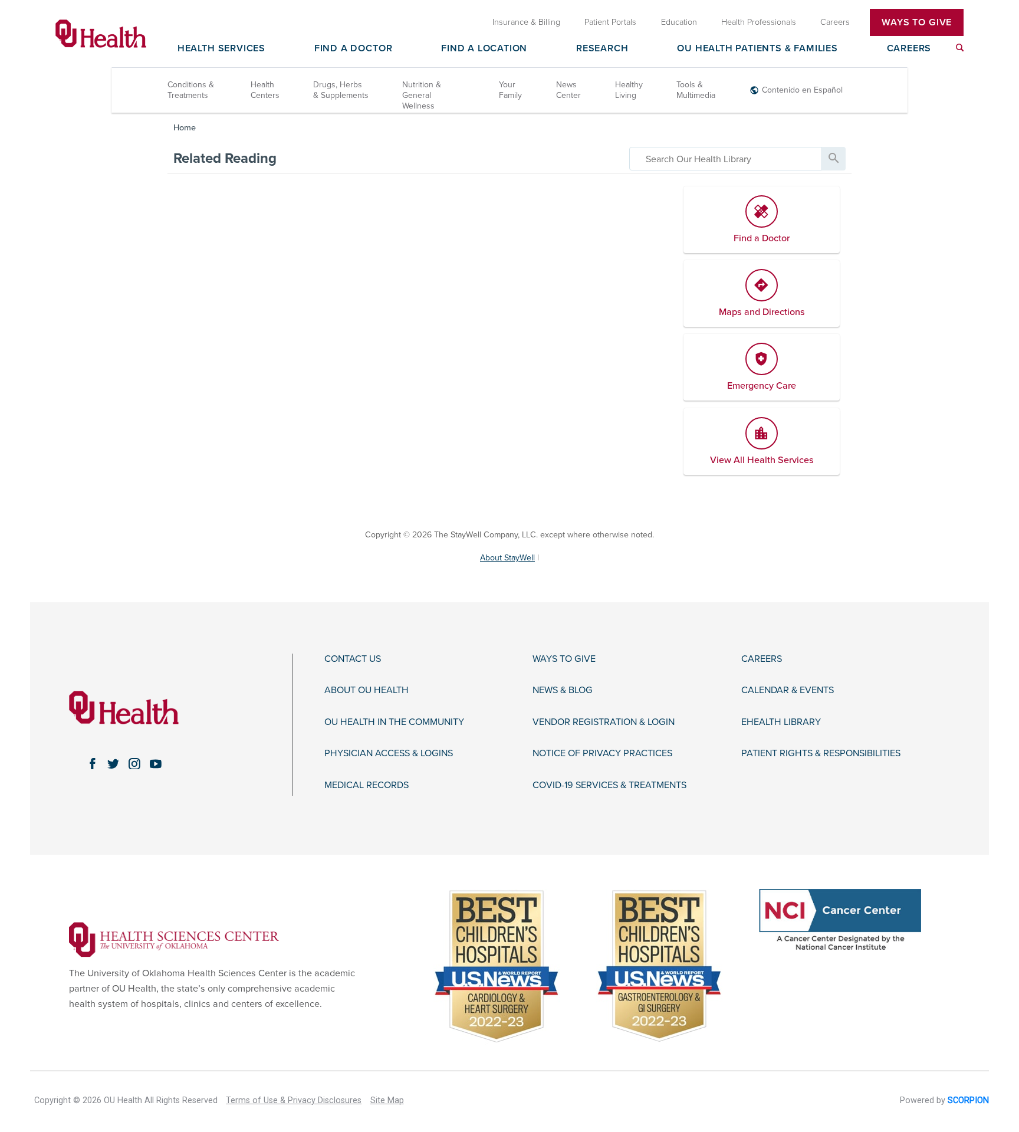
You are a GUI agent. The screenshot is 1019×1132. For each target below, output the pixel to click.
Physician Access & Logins (388, 753)
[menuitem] (960, 47)
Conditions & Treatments (190, 90)
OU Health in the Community (394, 722)
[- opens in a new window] (174, 939)
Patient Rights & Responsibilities (820, 753)
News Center (568, 90)
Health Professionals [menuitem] (758, 22)
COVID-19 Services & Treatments (609, 785)
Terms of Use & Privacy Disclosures (293, 1100)
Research (602, 49)
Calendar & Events (787, 690)
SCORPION (968, 1100)
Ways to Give (564, 659)
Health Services (221, 49)
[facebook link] (92, 764)
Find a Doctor (353, 49)
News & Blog (562, 690)
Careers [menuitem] (835, 22)
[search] (725, 158)
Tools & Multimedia (695, 90)
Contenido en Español (802, 90)
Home (184, 128)
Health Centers (265, 90)
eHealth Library (781, 722)
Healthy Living (629, 90)
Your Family (510, 90)
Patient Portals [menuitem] (610, 22)
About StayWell (507, 558)
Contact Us (352, 659)
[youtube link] (155, 764)
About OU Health (366, 690)
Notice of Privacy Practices (602, 753)
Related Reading (225, 158)
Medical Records (366, 785)
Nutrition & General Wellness (421, 95)
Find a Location (484, 49)
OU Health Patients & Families (757, 49)
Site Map (387, 1100)
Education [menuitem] (679, 22)
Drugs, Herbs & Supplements (341, 90)
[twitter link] (113, 764)
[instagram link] (134, 764)
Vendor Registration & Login (603, 722)
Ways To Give (917, 22)
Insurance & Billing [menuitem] (526, 22)
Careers (909, 49)
